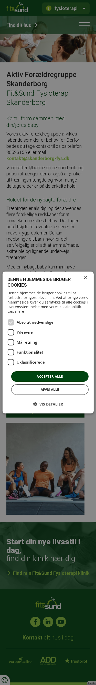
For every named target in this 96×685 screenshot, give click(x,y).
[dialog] (47, 343)
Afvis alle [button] (50, 389)
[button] (48, 404)
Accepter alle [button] (50, 376)
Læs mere (15, 311)
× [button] (85, 277)
